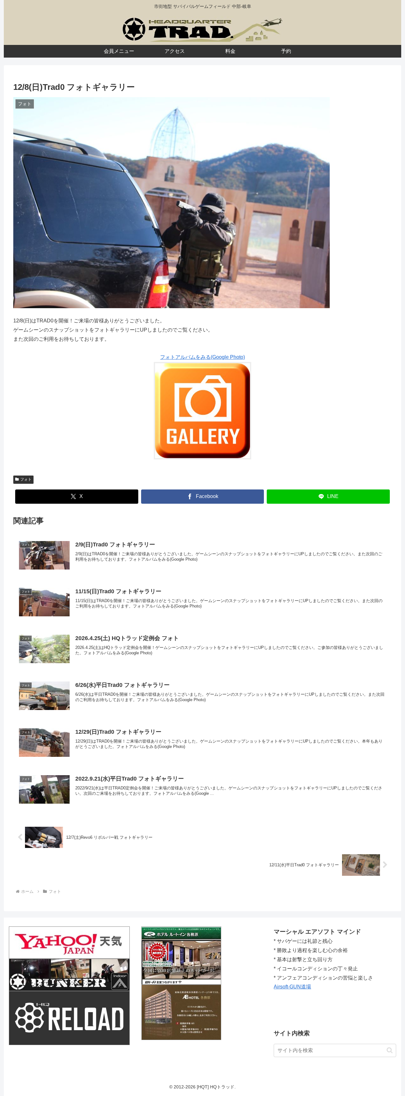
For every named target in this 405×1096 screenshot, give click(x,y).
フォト (26, 479)
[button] (389, 1050)
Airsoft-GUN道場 (292, 986)
